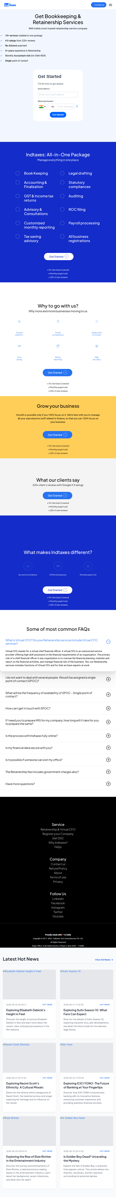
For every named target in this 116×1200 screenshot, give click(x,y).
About (58, 873)
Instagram (58, 907)
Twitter (58, 912)
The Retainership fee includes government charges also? (42, 771)
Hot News (47, 1005)
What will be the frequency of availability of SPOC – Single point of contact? (49, 694)
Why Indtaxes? (58, 842)
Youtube (58, 916)
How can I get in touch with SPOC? (28, 708)
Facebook (58, 903)
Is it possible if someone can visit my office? (34, 759)
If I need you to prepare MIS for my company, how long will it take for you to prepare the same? (52, 721)
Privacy (58, 881)
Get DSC (58, 838)
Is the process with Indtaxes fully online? (32, 735)
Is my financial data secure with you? (29, 747)
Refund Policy (58, 868)
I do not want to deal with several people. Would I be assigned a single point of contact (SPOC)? (51, 679)
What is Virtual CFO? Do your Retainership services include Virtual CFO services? (52, 641)
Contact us (58, 864)
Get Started (56, 256)
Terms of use (58, 877)
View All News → (104, 959)
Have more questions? (20, 784)
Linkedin (58, 898)
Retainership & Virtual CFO (58, 829)
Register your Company (58, 833)
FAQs (58, 847)
